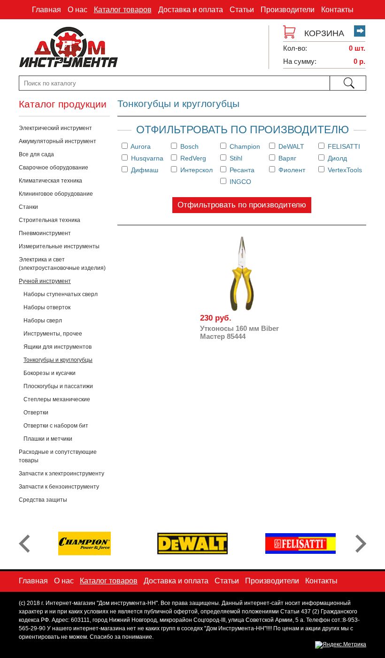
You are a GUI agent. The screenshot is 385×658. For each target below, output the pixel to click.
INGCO (239, 181)
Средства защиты (43, 500)
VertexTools (344, 170)
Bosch (188, 146)
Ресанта (241, 170)
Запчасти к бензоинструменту (59, 486)
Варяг (286, 158)
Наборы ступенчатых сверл (60, 294)
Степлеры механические (56, 399)
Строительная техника (49, 220)
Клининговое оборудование (56, 194)
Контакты (337, 10)
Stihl (235, 158)
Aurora (140, 146)
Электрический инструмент (55, 128)
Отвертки (35, 412)
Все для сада (36, 154)
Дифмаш (143, 170)
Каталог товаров (123, 10)
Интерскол (195, 170)
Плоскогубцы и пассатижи (58, 386)
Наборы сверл (42, 320)
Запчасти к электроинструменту (61, 473)
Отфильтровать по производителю (241, 204)
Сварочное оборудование (53, 167)
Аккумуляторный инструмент (57, 141)
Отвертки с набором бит (55, 425)
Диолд (336, 158)
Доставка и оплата (190, 10)
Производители (288, 10)
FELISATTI (343, 146)
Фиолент (291, 170)
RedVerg (192, 158)
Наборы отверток (46, 307)
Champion (244, 146)
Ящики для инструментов (57, 347)
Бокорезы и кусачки (49, 373)
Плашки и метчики (47, 439)
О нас (77, 10)
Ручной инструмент (45, 281)
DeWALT (290, 146)
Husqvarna (146, 158)
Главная (46, 10)
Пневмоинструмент (45, 233)
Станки (28, 207)
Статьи (242, 10)
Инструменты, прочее (52, 333)
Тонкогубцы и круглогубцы (57, 360)
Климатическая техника (50, 180)
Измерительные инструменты (59, 246)
